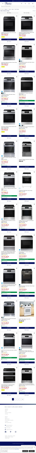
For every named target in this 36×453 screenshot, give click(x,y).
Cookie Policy (17, 449)
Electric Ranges (17, 9)
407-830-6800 (8, 427)
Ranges (13, 9)
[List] (21, 3)
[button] (3, 3)
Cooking (9, 9)
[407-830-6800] (29, 3)
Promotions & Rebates (8, 412)
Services (6, 417)
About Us (6, 416)
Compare (9, 41)
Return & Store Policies (8, 422)
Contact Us (6, 421)
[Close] (34, 447)
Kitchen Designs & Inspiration (9, 420)
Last (22, 399)
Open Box (6, 410)
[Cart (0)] (33, 3)
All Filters (9, 12)
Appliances (6, 9)
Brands (6, 411)
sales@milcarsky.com (9, 429)
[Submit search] (34, 6)
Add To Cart (9, 39)
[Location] (25, 3)
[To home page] (8, 3)
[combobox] (27, 13)
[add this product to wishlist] (17, 16)
